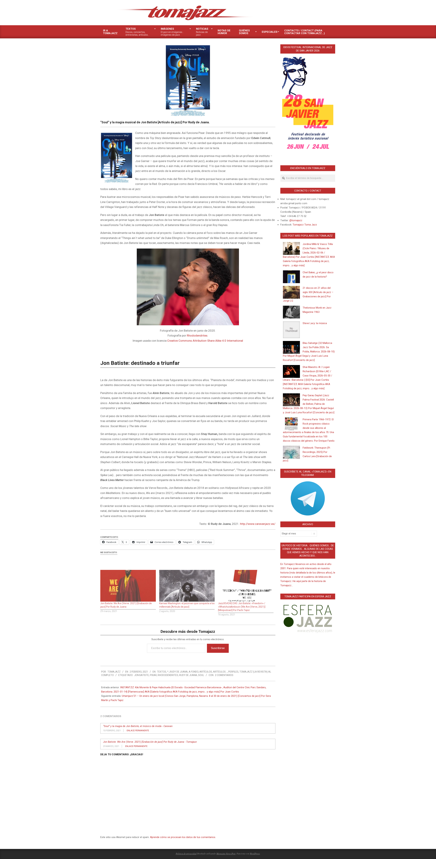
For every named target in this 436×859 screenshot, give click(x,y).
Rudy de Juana (188, 675)
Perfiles (233, 671)
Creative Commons (179, 340)
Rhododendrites (197, 335)
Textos (161, 671)
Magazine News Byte (226, 853)
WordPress (255, 853)
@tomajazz (295, 220)
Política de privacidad (186, 853)
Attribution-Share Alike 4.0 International (218, 340)
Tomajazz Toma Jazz (305, 224)
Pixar (153, 675)
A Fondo (193, 671)
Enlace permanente (138, 730)
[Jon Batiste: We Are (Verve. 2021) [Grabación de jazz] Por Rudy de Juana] (128, 586)
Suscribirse (218, 648)
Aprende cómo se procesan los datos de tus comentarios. (183, 837)
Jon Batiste (141, 675)
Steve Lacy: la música (315, 323)
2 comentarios (224, 675)
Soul (201, 675)
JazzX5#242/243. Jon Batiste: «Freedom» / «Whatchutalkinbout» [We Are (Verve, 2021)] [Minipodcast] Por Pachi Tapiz (241, 607)
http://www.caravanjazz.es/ (257, 524)
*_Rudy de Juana (177, 671)
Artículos (205, 671)
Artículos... (220, 671)
